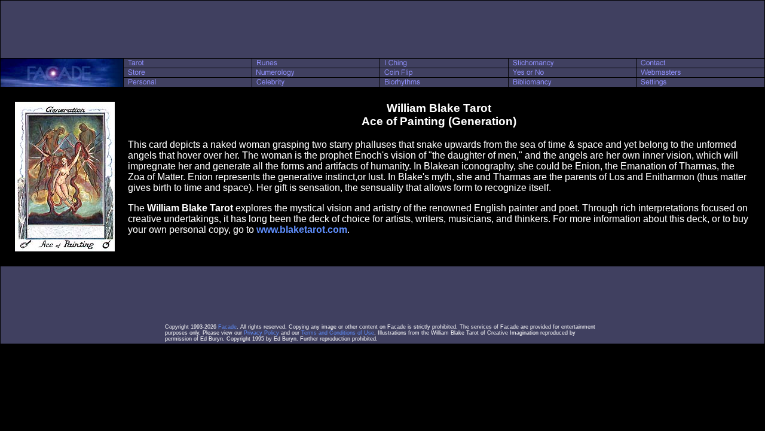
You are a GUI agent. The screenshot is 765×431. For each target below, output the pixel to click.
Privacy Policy (261, 333)
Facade (227, 327)
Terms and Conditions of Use (337, 333)
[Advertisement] (382, 29)
